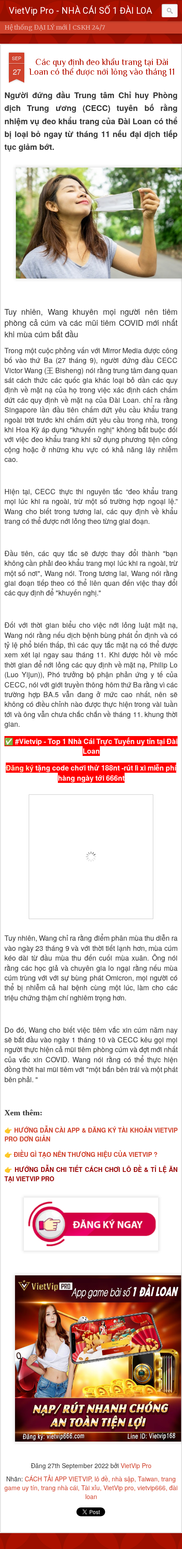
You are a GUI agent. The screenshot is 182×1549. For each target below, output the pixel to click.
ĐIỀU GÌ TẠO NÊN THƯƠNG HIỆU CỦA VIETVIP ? (86, 1154)
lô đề (101, 1478)
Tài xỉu (90, 1487)
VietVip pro (118, 1487)
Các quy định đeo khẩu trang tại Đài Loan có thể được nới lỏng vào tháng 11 (102, 66)
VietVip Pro (136, 1465)
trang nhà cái (59, 1487)
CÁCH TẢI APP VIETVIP (58, 1478)
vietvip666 (151, 1487)
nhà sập (123, 1478)
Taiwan (148, 1478)
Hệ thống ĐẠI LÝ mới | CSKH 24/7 (54, 27)
